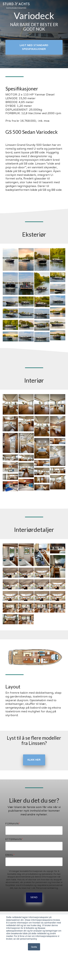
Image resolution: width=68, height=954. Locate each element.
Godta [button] (34, 946)
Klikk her (34, 759)
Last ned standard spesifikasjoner (34, 47)
